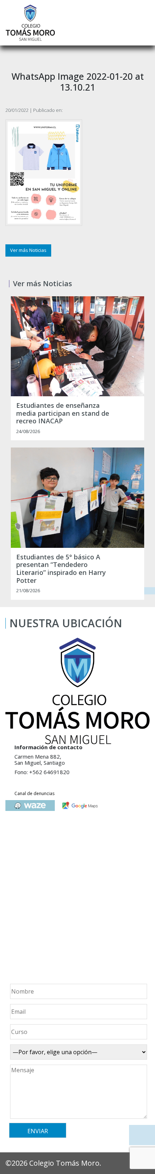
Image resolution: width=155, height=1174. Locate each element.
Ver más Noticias (28, 250)
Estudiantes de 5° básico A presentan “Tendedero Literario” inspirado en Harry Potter (61, 568)
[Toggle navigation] (144, 23)
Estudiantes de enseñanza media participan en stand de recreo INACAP (62, 413)
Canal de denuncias (34, 793)
